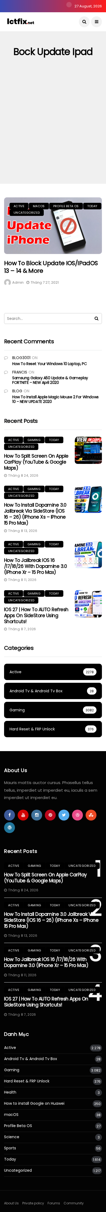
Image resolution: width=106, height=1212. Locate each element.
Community (74, 1203)
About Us (11, 1203)
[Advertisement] (53, 128)
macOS (39, 206)
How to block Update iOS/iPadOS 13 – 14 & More (51, 267)
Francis (19, 372)
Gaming (33, 440)
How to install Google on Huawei (34, 1103)
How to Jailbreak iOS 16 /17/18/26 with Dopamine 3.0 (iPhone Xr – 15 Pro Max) (35, 566)
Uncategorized (27, 212)
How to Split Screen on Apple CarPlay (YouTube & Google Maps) (36, 462)
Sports (10, 1148)
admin (18, 282)
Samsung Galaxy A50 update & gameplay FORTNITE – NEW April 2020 (50, 380)
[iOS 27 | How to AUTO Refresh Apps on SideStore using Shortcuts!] (88, 603)
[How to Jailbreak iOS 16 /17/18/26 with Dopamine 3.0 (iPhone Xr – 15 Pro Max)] (88, 554)
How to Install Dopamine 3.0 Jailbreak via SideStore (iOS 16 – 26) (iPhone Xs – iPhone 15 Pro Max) (35, 514)
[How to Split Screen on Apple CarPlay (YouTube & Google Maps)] (88, 450)
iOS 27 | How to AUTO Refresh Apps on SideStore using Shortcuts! (36, 615)
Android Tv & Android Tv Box (30, 1059)
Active (19, 206)
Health (10, 1092)
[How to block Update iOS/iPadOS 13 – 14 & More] (53, 225)
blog (17, 391)
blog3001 (21, 357)
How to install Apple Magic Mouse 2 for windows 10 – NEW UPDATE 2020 (55, 399)
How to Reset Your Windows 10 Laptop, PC (49, 363)
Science (11, 1137)
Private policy (33, 1203)
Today (92, 206)
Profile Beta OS (66, 206)
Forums (54, 1203)
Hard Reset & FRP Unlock (26, 1081)
